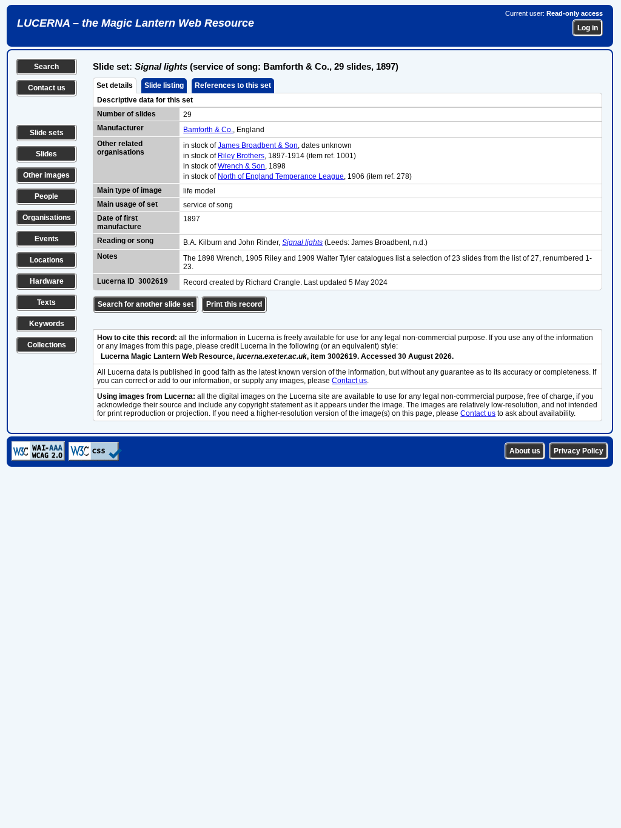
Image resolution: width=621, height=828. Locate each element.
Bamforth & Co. (208, 129)
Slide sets (47, 133)
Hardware (47, 281)
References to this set (233, 85)
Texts (46, 302)
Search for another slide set (145, 304)
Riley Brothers (241, 156)
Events (47, 239)
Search (46, 66)
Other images (46, 175)
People (46, 196)
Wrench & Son (241, 166)
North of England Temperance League (281, 176)
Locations (47, 260)
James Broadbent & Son (258, 145)
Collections (46, 345)
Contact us (46, 88)
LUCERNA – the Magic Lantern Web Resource (135, 23)
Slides (46, 154)
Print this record (234, 304)
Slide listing (164, 85)
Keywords (46, 323)
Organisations (46, 217)
